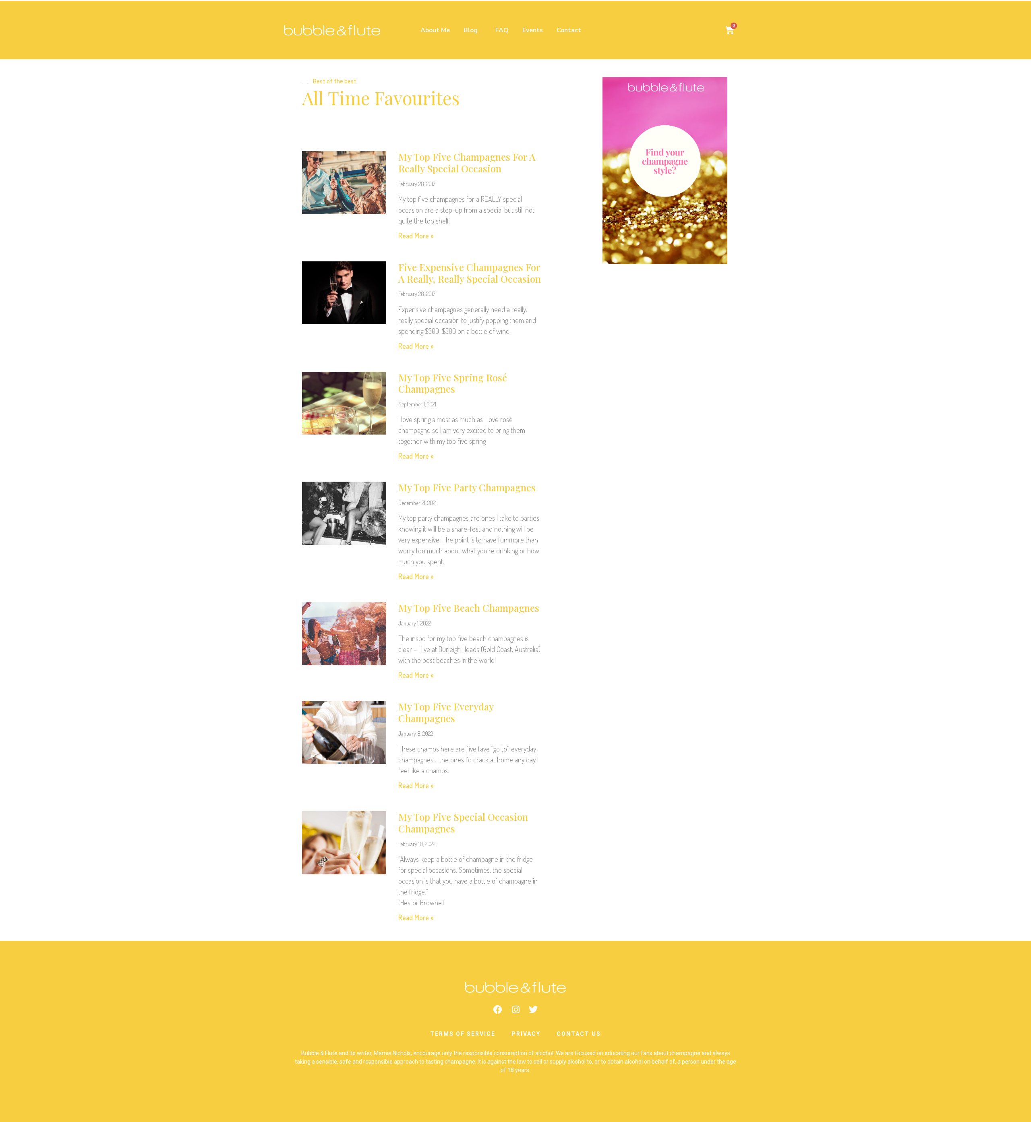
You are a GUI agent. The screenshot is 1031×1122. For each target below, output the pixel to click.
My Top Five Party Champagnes (467, 487)
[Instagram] (515, 1009)
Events (532, 30)
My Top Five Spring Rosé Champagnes (452, 383)
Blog (471, 30)
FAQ (502, 30)
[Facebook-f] (498, 1009)
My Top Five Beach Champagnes (468, 607)
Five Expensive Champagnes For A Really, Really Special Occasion (469, 273)
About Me (435, 30)
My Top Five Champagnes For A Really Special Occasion (466, 162)
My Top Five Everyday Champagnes (445, 712)
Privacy (525, 1034)
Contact (569, 30)
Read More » (416, 235)
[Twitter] (533, 1009)
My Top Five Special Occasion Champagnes (463, 822)
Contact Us (579, 1034)
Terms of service (462, 1034)
